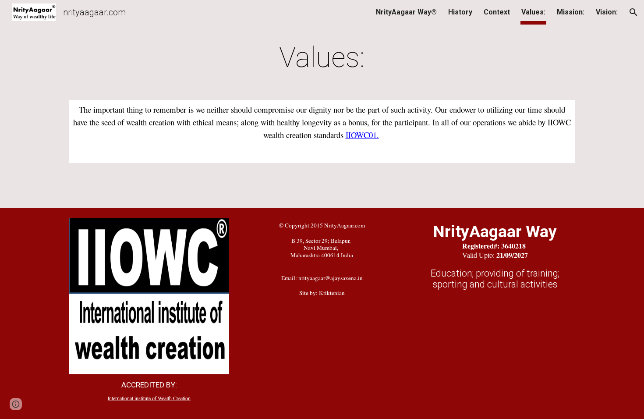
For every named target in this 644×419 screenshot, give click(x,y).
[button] (633, 12)
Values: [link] (533, 12)
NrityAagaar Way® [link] (406, 12)
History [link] (460, 12)
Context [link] (497, 12)
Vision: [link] (607, 12)
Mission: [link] (570, 12)
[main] (322, 58)
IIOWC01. (362, 134)
